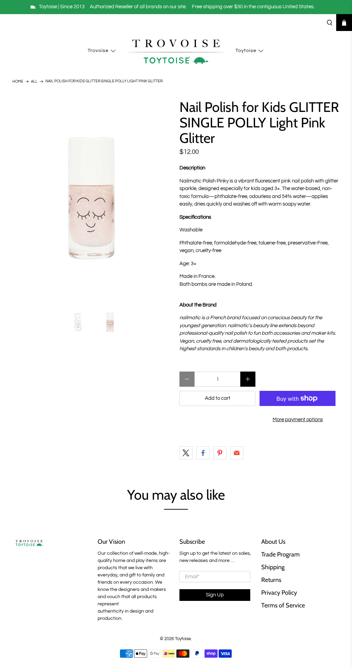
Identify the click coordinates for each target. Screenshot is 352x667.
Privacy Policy (279, 592)
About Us (273, 541)
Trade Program (280, 554)
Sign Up (215, 594)
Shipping (273, 567)
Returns (271, 580)
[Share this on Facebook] (202, 452)
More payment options (298, 419)
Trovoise (98, 50)
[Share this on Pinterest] (220, 452)
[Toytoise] (176, 51)
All (34, 81)
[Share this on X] (185, 452)
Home (17, 81)
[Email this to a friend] (236, 452)
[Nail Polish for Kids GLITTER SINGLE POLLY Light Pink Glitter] (92, 199)
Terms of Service (283, 605)
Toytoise (245, 50)
